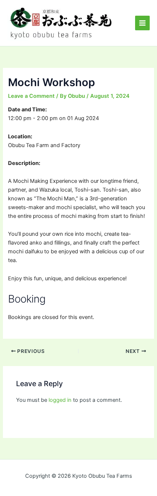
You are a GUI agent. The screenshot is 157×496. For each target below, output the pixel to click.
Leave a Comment (31, 96)
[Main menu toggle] (142, 23)
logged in (60, 400)
